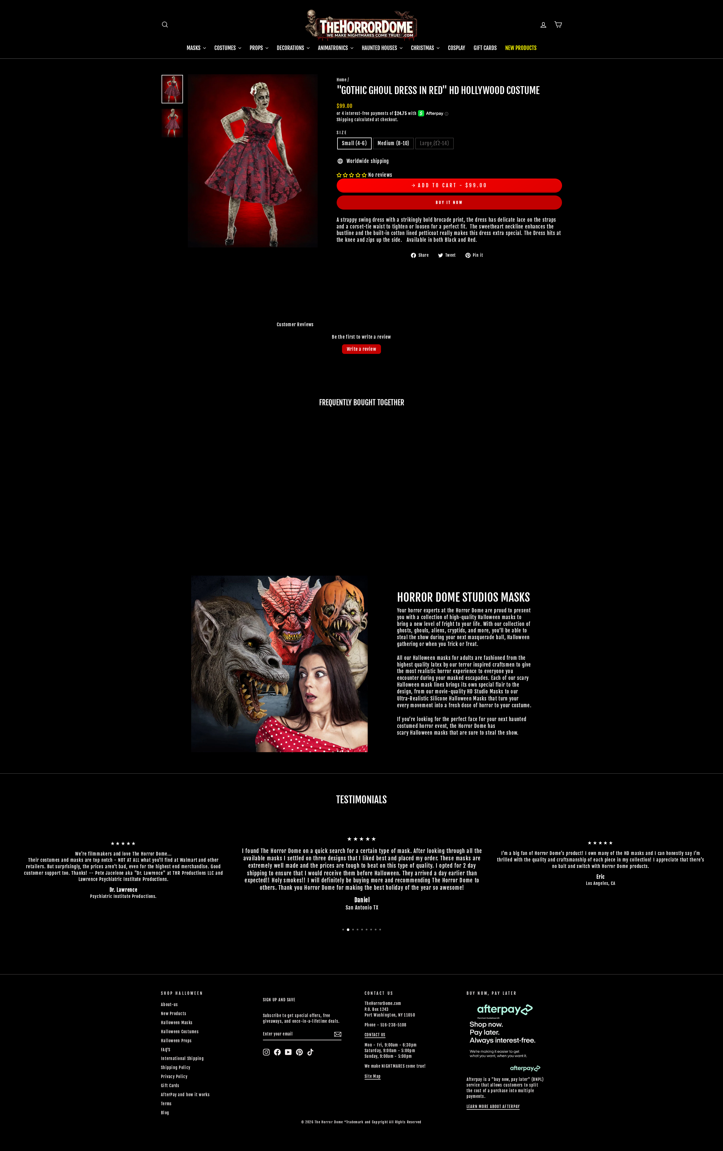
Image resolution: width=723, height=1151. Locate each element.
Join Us (512, 595)
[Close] (533, 492)
